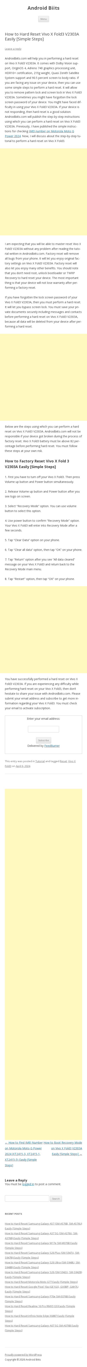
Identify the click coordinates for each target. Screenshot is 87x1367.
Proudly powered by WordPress (23, 1354)
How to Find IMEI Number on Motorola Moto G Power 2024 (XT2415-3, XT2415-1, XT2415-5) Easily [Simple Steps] (24, 1154)
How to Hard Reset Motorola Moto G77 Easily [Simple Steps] (41, 1282)
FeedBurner (52, 746)
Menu (43, 18)
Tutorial (40, 761)
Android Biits (43, 8)
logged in (28, 1184)
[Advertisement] (43, 191)
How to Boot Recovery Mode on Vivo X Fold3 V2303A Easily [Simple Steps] (63, 1148)
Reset (63, 761)
